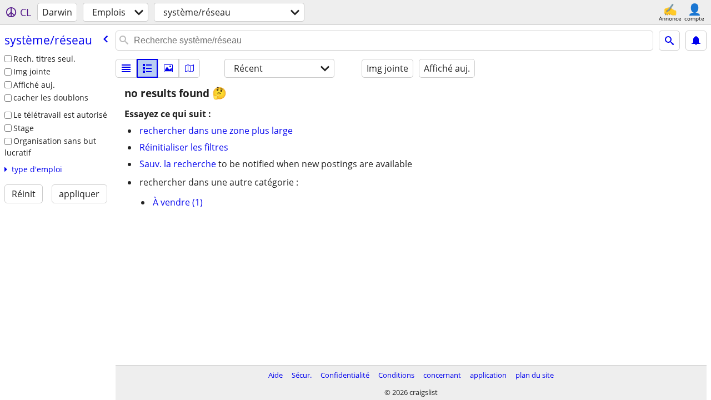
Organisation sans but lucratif (50, 147)
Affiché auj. (34, 84)
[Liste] (126, 68)
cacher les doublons (50, 97)
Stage (23, 128)
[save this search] (696, 41)
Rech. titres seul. (44, 58)
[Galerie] (168, 68)
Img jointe (32, 71)
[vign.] (147, 68)
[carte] (189, 68)
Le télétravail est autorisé (60, 114)
